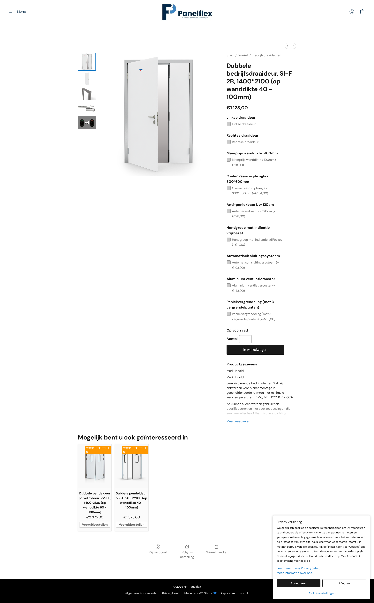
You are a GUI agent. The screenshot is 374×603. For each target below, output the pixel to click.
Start (230, 55)
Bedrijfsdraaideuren (267, 55)
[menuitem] (287, 46)
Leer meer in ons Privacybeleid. (299, 568)
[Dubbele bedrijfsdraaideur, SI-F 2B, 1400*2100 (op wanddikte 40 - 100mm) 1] (87, 78)
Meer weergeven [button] (238, 421)
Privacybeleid (171, 593)
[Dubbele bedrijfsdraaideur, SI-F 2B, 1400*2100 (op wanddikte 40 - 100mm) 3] (87, 108)
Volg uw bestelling (187, 554)
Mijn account (158, 552)
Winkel (243, 55)
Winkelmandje (216, 552)
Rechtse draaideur (245, 142)
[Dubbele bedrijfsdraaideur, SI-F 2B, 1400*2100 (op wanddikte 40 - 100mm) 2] (87, 93)
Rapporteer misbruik (235, 593)
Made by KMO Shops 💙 (200, 593)
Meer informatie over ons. (295, 573)
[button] (187, 11)
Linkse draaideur (244, 124)
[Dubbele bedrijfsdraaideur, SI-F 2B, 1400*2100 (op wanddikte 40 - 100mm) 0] (87, 62)
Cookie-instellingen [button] (321, 593)
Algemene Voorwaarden (141, 593)
